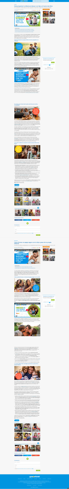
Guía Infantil (34, 485)
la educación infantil (17, 124)
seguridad (36, 401)
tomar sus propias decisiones (24, 174)
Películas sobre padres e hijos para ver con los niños (21, 444)
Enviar (38, 470)
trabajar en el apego (24, 318)
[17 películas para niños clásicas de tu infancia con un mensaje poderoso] (36, 205)
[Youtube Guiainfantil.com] (52, 68)
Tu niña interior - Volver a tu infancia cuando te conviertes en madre (36, 195)
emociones (27, 270)
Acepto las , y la (23, 233)
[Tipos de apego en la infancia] (27, 440)
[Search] (48, 1)
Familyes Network (29, 485)
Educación (16, 240)
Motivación (22, 217)
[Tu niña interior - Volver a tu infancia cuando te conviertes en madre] (36, 196)
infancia (18, 38)
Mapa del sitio (49, 478)
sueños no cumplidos (22, 161)
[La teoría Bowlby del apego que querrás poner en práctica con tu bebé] (36, 431)
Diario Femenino (40, 485)
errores (39, 358)
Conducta (16, 192)
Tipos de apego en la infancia (26, 439)
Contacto (40, 478)
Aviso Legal (35, 478)
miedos (33, 381)
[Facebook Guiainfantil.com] (45, 68)
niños (37, 127)
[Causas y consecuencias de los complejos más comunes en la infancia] (27, 196)
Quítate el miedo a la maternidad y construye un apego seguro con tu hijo (36, 439)
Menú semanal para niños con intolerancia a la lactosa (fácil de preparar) (45, 21)
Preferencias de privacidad (20, 233)
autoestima (16, 348)
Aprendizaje (19, 217)
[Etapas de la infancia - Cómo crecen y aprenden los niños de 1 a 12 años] (18, 205)
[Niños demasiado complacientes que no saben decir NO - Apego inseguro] (18, 431)
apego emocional (24, 386)
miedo (17, 353)
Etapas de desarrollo (26, 201)
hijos (25, 62)
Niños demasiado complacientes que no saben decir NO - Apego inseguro (18, 430)
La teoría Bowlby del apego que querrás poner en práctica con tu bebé (36, 430)
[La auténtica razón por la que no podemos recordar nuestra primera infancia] (27, 205)
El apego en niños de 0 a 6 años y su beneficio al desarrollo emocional (18, 439)
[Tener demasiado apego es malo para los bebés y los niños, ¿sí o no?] (27, 431)
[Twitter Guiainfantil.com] (50, 68)
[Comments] (39, 10)
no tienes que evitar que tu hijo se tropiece (31, 92)
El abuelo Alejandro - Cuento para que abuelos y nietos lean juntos (45, 15)
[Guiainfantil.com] (24, 1)
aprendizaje (16, 138)
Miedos (19, 453)
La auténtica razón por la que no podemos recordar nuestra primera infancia (27, 203)
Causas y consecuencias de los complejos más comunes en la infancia (27, 195)
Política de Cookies (30, 233)
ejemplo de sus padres (25, 299)
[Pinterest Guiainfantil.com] (47, 68)
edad (15, 133)
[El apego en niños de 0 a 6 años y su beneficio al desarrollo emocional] (18, 440)
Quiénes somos (20, 478)
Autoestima (16, 217)
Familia (15, 4)
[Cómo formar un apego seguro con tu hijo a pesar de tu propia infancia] (18, 196)
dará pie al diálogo (34, 411)
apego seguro (26, 293)
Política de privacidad (29, 478)
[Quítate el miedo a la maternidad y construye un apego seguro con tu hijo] (36, 440)
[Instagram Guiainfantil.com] (48, 68)
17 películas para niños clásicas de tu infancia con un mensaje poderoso (36, 204)
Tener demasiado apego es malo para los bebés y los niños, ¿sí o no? (27, 430)
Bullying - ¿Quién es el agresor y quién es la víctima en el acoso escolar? (52, 21)
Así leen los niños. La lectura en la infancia (20, 208)
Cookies (24, 478)
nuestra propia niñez (20, 83)
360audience (36, 487)
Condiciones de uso (25, 233)
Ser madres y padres (29, 180)
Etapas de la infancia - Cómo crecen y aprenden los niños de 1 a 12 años (18, 204)
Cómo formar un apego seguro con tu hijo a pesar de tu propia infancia (18, 194)
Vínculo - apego (25, 428)
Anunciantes (44, 478)
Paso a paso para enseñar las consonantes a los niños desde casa (51, 15)
